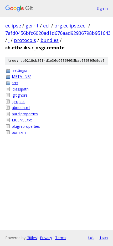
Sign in (102, 8)
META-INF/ (21, 76)
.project (18, 101)
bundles (49, 40)
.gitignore (20, 95)
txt (91, 237)
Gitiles (32, 237)
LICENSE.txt (22, 119)
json (103, 237)
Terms (60, 237)
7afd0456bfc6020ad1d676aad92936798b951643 (58, 33)
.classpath (20, 89)
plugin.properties (26, 126)
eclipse (13, 25)
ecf (46, 25)
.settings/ (19, 70)
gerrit (32, 25)
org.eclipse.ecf (70, 25)
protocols (25, 40)
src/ (15, 82)
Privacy (46, 237)
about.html (21, 107)
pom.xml (19, 132)
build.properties (25, 113)
